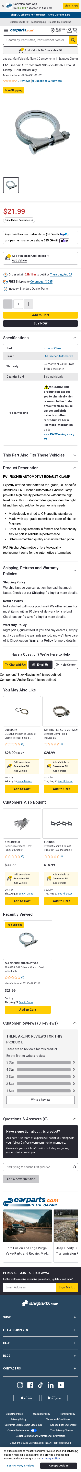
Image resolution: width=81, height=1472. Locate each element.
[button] (40, 6)
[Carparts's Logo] (22, 30)
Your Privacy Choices (62, 1430)
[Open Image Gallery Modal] (40, 132)
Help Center (68, 664)
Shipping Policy (43, 593)
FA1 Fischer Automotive (58, 356)
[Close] (76, 1451)
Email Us (43, 664)
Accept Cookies (59, 1465)
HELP (6, 1342)
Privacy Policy (18, 1419)
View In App (71, 5)
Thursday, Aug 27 (61, 274)
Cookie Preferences (18, 1430)
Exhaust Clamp (53, 348)
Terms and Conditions (58, 1419)
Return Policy (32, 617)
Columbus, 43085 (41, 281)
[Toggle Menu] (6, 30)
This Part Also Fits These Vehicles (34, 455)
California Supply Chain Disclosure (23, 1425)
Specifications (16, 337)
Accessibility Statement (63, 1425)
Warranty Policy (41, 640)
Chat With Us (17, 664)
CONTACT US (12, 1368)
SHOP (7, 1317)
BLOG (6, 1355)
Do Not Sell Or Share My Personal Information (40, 1436)
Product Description (21, 468)
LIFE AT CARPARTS (15, 1330)
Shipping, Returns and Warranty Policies (31, 571)
